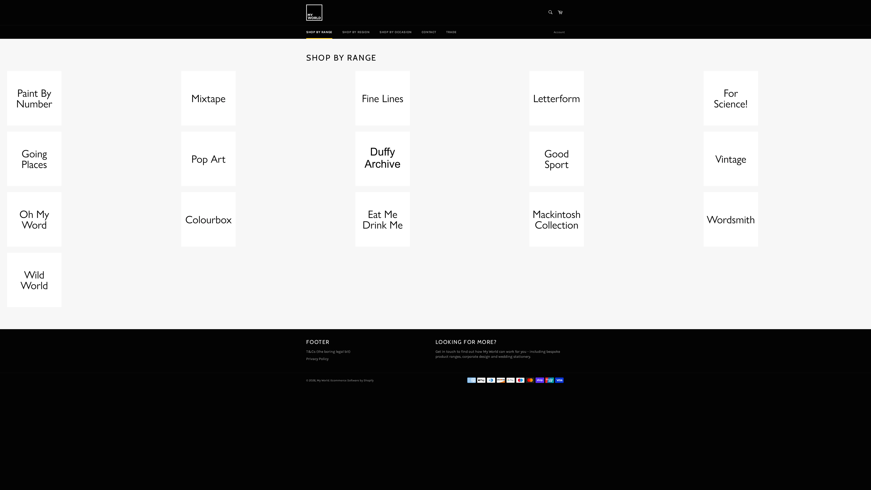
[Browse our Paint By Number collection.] (34, 124)
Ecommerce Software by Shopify (352, 380)
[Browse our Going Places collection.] (34, 185)
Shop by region (355, 32)
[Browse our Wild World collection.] (34, 306)
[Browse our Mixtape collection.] (208, 124)
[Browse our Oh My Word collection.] (34, 245)
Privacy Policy (317, 359)
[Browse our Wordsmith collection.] (731, 245)
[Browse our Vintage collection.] (731, 185)
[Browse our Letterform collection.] (556, 124)
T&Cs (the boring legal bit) (328, 351)
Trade (451, 32)
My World (323, 380)
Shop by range (319, 32)
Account (559, 32)
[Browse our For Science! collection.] (731, 124)
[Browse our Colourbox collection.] (208, 245)
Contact (429, 32)
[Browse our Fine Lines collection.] (382, 124)
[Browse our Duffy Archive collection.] (382, 185)
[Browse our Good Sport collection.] (556, 185)
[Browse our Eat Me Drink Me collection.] (382, 245)
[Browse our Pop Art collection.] (208, 185)
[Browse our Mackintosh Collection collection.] (556, 245)
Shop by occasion (395, 32)
